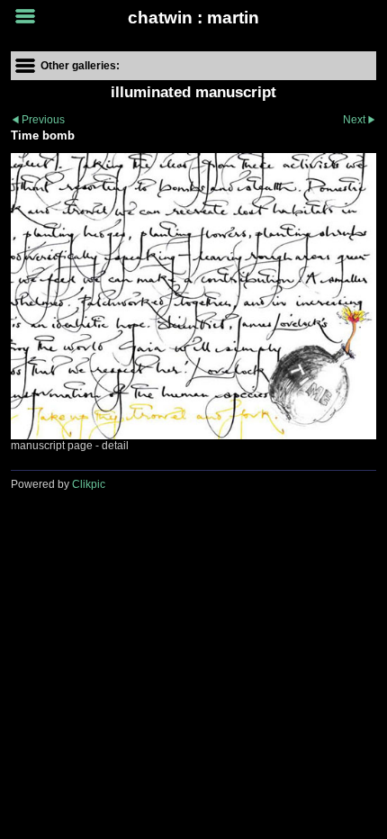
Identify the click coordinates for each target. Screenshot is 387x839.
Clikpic (88, 484)
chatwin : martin (193, 17)
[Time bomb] (193, 295)
